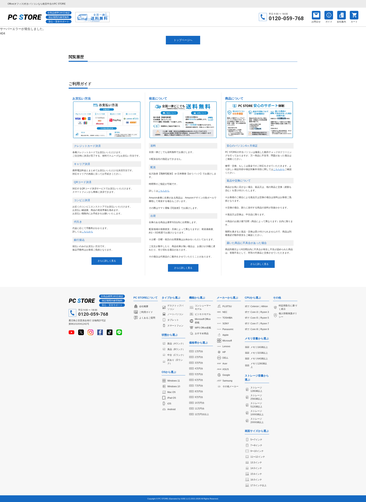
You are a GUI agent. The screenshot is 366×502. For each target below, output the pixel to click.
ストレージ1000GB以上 (257, 413)
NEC (224, 312)
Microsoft (227, 340)
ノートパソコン (175, 314)
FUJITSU (227, 306)
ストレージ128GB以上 (256, 389)
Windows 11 (173, 380)
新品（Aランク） (176, 343)
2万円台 (199, 357)
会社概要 (143, 306)
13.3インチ (256, 462)
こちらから (87, 231)
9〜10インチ (257, 451)
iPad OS (171, 398)
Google (226, 375)
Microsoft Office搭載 (203, 321)
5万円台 (199, 374)
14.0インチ (256, 468)
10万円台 (199, 403)
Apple (225, 335)
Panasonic (228, 329)
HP (224, 352)
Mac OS (171, 392)
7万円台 (199, 385)
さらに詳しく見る (107, 260)
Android (171, 409)
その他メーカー (230, 386)
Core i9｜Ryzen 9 (259, 329)
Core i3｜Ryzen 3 (259, 312)
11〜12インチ (257, 456)
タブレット (173, 320)
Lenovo (226, 346)
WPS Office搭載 (203, 327)
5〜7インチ (256, 439)
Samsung (227, 380)
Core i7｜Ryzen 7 (259, 323)
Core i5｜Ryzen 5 (259, 317)
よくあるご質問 (147, 317)
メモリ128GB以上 (258, 365)
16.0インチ (256, 479)
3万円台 (199, 362)
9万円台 (199, 397)
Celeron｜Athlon (259, 306)
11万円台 (199, 408)
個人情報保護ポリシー (288, 315)
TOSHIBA (227, 317)
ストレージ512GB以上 (256, 405)
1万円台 (199, 351)
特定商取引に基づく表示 (288, 307)
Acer (224, 363)
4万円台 (199, 368)
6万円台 (199, 380)
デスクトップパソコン (175, 307)
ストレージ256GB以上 (256, 397)
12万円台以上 (202, 414)
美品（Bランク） (176, 349)
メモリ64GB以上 (259, 358)
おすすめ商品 (202, 333)
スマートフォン (175, 325)
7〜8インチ (256, 445)
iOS (169, 403)
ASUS (225, 369)
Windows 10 (173, 386)
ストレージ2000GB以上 (257, 421)
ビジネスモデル (203, 314)
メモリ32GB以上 (259, 353)
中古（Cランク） (176, 355)
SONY (225, 323)
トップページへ (183, 40)
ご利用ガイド (146, 312)
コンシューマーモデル (203, 307)
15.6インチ (256, 474)
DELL (225, 358)
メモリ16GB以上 (259, 347)
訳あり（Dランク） (175, 362)
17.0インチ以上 (258, 485)
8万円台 (199, 391)
